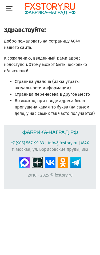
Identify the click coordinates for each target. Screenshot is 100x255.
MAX (85, 142)
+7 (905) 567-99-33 (27, 142)
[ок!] (63, 162)
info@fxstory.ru (62, 142)
